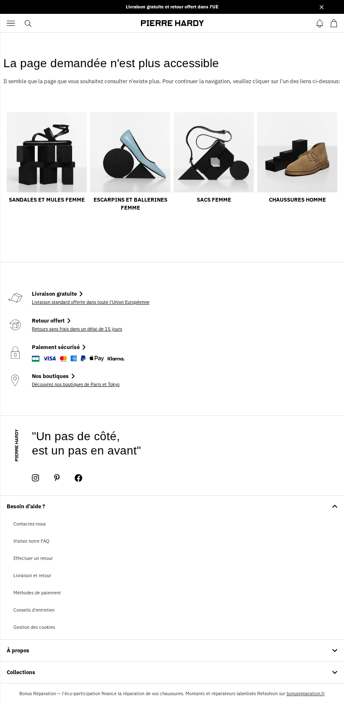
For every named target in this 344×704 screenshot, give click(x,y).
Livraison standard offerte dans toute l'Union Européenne (90, 302)
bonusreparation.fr (306, 693)
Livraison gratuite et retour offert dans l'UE (172, 7)
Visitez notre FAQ (31, 541)
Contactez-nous (29, 524)
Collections (21, 672)
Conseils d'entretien (34, 610)
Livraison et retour (32, 575)
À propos (18, 650)
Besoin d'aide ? (26, 506)
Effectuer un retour (33, 558)
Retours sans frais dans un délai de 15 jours (77, 329)
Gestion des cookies (34, 627)
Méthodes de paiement (37, 593)
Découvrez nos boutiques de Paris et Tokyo (76, 384)
